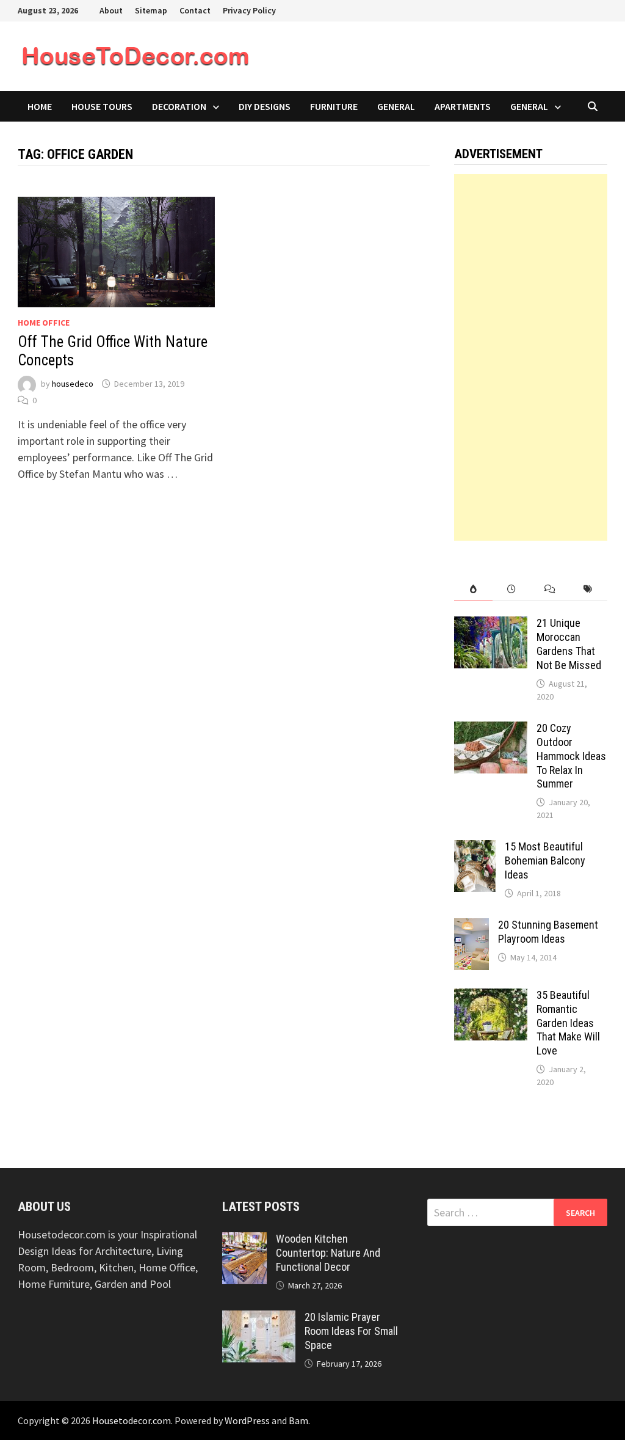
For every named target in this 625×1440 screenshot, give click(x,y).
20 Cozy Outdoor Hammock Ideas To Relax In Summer (571, 756)
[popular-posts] (473, 589)
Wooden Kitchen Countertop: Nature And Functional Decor (328, 1252)
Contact (195, 10)
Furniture (334, 106)
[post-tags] (588, 589)
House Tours (101, 106)
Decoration (179, 106)
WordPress (247, 1420)
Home (39, 106)
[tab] (473, 589)
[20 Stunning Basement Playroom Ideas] (471, 926)
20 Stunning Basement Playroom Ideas (548, 931)
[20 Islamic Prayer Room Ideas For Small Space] (258, 1319)
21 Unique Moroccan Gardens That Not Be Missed (568, 643)
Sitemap (151, 10)
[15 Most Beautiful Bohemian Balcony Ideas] (475, 848)
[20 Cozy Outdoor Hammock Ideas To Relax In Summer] (490, 730)
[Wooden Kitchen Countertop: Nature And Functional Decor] (244, 1241)
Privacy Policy (249, 10)
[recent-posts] (512, 589)
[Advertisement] (530, 357)
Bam (298, 1420)
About (111, 10)
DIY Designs (265, 106)
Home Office (44, 322)
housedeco (72, 383)
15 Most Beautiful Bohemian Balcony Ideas (545, 860)
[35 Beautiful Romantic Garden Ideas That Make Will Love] (490, 997)
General (396, 106)
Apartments (463, 106)
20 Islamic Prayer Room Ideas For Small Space (351, 1330)
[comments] (550, 589)
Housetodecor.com (131, 1420)
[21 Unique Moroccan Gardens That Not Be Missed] (490, 625)
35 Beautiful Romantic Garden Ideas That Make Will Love (568, 1023)
